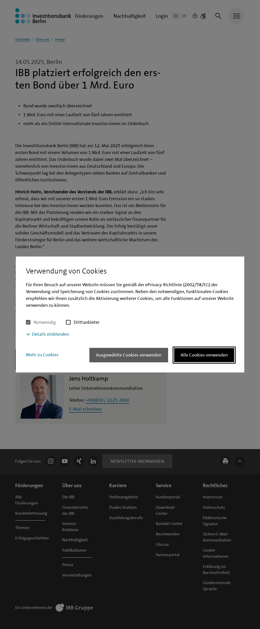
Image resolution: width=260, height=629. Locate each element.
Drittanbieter (87, 322)
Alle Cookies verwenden (204, 355)
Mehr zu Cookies (42, 355)
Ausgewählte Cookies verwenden (128, 355)
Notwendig (45, 322)
